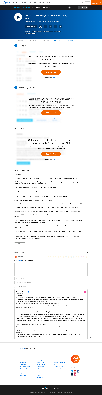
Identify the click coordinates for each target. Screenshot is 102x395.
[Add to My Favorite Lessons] (45, 26)
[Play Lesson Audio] (18, 17)
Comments (70, 40)
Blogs (38, 375)
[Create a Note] (50, 26)
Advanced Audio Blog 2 (30, 33)
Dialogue (20, 40)
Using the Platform (58, 366)
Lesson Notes (45, 40)
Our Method (40, 357)
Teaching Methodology (59, 368)
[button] (82, 2)
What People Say (41, 364)
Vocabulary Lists (24, 364)
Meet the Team (40, 362)
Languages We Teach (42, 371)
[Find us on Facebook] (78, 371)
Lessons (24, 3)
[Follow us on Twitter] (72, 371)
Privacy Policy (67, 390)
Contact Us (56, 373)
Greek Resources (24, 371)
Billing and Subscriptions (59, 362)
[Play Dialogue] (15, 45)
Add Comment (22, 286)
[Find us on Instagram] (75, 374)
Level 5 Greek (57, 31)
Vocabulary (32, 3)
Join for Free (51, 72)
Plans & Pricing (40, 366)
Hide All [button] (20, 244)
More (48, 3)
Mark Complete (31, 26)
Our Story (39, 360)
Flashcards (23, 362)
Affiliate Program (41, 377)
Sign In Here (56, 77)
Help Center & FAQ (58, 357)
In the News (40, 368)
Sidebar (85, 7)
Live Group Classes (25, 368)
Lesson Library (17, 7)
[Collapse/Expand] (51, 252)
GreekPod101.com (60, 390)
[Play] (15, 87)
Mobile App (23, 375)
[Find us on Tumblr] (72, 374)
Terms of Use (75, 390)
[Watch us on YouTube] (75, 371)
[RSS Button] (15, 257)
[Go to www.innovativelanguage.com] (51, 388)
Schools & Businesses (42, 373)
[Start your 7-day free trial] (75, 359)
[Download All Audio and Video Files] (60, 26)
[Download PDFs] (55, 26)
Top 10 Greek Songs (26, 7)
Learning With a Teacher (60, 371)
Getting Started (57, 360)
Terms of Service (66, 392)
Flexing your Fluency (37, 31)
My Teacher (41, 3)
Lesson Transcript (58, 40)
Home (21, 357)
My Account (56, 364)
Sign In (87, 2)
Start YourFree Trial (95, 2)
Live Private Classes (25, 366)
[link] (69, 7)
